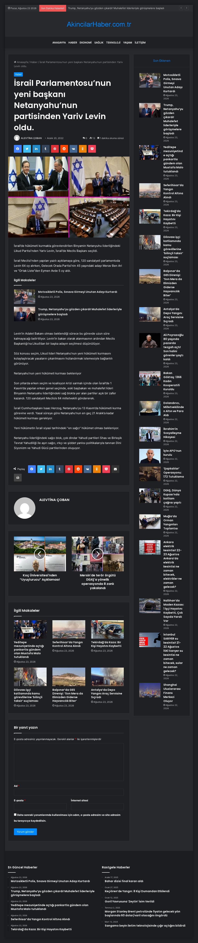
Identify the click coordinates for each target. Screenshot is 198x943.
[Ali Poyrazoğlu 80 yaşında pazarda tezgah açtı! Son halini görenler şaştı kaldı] (149, 340)
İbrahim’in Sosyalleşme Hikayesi (172, 433)
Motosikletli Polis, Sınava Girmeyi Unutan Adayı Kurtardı (77, 292)
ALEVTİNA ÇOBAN (31, 138)
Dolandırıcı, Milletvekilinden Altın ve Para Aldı (173, 409)
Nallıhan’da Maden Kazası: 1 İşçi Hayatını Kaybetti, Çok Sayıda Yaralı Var (173, 611)
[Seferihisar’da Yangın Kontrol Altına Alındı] (68, 629)
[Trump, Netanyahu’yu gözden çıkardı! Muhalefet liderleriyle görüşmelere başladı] (24, 314)
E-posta (20, 800)
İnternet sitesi (79, 800)
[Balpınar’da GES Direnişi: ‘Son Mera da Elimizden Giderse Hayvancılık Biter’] (68, 677)
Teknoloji (113, 42)
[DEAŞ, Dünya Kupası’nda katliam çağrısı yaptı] (149, 495)
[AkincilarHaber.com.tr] (99, 24)
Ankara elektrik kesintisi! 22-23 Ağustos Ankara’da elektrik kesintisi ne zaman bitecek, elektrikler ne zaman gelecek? (172, 564)
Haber (72, 42)
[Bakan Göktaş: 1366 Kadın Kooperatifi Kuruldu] (149, 378)
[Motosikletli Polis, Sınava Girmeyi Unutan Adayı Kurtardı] (24, 296)
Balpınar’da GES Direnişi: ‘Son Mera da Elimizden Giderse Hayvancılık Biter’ (67, 695)
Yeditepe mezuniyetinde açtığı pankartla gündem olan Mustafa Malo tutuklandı (29, 649)
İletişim (140, 42)
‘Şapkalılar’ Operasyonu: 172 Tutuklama (173, 473)
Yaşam (127, 42)
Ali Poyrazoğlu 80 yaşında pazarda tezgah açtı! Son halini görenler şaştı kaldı (173, 347)
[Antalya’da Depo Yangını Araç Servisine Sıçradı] (107, 677)
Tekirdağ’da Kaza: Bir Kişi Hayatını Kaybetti (106, 644)
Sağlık (98, 42)
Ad (16, 785)
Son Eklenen (161, 60)
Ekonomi (86, 42)
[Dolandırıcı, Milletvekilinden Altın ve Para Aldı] (149, 408)
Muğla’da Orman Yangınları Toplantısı (170, 522)
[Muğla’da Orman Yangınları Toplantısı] (149, 521)
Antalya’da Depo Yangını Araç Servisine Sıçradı (106, 693)
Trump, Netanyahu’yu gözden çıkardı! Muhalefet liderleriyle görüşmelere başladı (173, 119)
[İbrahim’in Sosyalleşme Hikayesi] (149, 434)
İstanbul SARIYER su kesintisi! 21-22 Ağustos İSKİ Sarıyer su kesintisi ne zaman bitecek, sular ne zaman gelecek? (173, 653)
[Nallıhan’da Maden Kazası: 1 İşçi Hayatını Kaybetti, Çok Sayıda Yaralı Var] (149, 606)
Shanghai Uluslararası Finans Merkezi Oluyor (172, 693)
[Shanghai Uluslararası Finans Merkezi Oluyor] (149, 690)
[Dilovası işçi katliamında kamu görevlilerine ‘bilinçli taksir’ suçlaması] (30, 677)
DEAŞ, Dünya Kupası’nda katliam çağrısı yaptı (172, 496)
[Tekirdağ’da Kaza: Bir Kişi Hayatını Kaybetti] (107, 629)
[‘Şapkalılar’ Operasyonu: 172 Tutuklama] (149, 474)
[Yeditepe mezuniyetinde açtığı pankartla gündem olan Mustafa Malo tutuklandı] (30, 629)
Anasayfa (59, 42)
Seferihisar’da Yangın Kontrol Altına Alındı (67, 644)
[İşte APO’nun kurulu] (149, 456)
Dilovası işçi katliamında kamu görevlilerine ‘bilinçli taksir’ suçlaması (28, 695)
